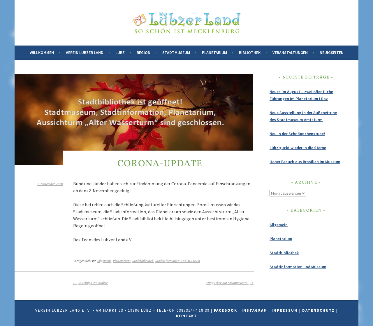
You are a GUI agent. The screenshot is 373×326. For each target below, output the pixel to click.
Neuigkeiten (332, 52)
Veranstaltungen (290, 52)
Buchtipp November (93, 282)
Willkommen (42, 52)
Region (143, 52)
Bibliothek (250, 52)
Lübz (120, 52)
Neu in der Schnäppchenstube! (297, 133)
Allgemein (104, 260)
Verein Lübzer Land (84, 52)
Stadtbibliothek (143, 260)
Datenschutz (318, 310)
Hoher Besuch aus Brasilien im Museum (305, 161)
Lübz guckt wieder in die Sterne (298, 147)
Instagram (254, 310)
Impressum (285, 310)
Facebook (225, 310)
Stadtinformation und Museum (177, 260)
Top (359, 312)
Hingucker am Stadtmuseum (227, 282)
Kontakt (186, 315)
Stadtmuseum (176, 52)
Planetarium (214, 52)
